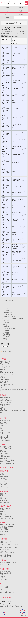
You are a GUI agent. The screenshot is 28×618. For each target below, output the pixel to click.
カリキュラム (4, 481)
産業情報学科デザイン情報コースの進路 (7, 459)
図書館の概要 (3, 543)
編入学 (1, 450)
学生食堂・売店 (4, 437)
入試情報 (7, 11)
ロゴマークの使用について (7, 374)
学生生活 (21, 11)
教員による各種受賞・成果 (7, 525)
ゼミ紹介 (2, 534)
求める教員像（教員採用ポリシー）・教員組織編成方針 (13, 390)
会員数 (1, 589)
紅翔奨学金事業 (4, 381)
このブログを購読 (6, 351)
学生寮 (1, 425)
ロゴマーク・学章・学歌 (6, 373)
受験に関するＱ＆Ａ (5, 404)
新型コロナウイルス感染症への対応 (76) (12, 319)
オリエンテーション (5, 432)
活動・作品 (3, 486)
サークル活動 (3, 427)
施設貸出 (2, 578)
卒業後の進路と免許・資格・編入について (5, 501)
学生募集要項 (3, 399)
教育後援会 (3, 382)
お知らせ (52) (5, 323)
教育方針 (2, 376)
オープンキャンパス (5, 414)
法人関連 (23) (5, 337)
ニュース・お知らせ (12, 22)
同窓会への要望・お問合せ (7, 593)
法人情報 (2, 364)
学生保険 (2, 433)
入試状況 (2, 409)
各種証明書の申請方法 (5, 573)
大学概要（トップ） (5, 361)
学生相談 (2, 430)
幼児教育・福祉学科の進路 (7, 463)
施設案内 (2, 378)
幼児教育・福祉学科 (5, 508)
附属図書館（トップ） (5, 541)
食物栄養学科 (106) (7, 315)
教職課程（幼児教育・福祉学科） (8, 518)
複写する (2, 546)
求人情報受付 (3, 452)
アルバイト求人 (4, 453)
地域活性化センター (5, 565)
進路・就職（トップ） (5, 447)
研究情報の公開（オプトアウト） (4, 532)
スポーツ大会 (3, 438)
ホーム (4, 22)
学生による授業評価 (5, 379)
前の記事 (5, 300)
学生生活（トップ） (5, 420)
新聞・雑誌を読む (4, 549)
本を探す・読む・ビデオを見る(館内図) (10, 544)
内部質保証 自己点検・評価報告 (5, 367)
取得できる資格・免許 (5, 516)
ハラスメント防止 (4, 435)
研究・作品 (3, 497)
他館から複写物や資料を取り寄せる (9, 548)
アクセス (2, 574)
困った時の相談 (4, 554)
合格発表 (2, 407)
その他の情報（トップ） (6, 571)
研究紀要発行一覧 (4, 528)
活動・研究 (3, 480)
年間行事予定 (3, 424)
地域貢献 (21, 14)
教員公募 (2, 386)
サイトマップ (3, 579)
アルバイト (3, 429)
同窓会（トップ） (4, 586)
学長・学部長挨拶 (4, 363)
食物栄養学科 (3, 494)
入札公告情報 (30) (7, 331)
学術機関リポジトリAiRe (6, 526)
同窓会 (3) (5, 339)
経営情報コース (4, 476)
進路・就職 (7, 14)
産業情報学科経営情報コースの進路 (5, 456)
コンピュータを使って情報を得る (8, 553)
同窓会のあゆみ (4, 588)
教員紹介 (3, 478)
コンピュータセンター (7, 597)
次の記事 (11, 300)
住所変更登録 (3, 591)
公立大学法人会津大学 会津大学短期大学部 (11, 606)
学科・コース (21, 7)
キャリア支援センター (5, 448)
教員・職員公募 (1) (7, 335)
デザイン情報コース (5, 483)
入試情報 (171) (6, 327)
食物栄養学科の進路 (5, 461)
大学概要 (7, 7)
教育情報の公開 (4, 369)
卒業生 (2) (5, 325)
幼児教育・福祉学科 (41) (8, 317)
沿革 (1, 371)
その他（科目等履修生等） (7, 401)
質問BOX (2, 406)
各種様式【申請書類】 (5, 556)
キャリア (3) (5, 311)
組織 (1, 387)
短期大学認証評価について (7, 384)
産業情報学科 (3, 473)
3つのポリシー (4, 475)
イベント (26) (5, 321)
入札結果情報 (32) (7, 333)
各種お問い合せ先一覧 (5, 576)
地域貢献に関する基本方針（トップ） (10, 562)
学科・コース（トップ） (8, 468)
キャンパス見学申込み (5, 402)
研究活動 (7, 17)
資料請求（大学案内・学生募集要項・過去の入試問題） (13, 411)
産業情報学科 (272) (7, 313)
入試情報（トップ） (5, 397)
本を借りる (3, 551)
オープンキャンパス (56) (8, 329)
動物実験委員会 (4, 529)
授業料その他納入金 (5, 440)
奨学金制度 (3, 422)
